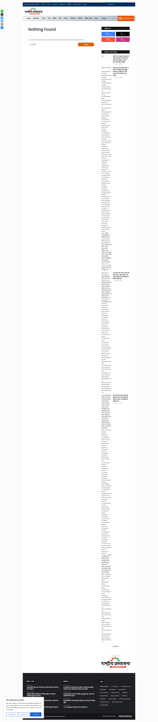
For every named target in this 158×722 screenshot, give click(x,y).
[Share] (2, 27)
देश (49, 18)
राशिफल (72, 18)
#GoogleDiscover (126, 686)
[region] (24, 707)
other (96, 18)
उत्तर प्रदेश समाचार (104, 705)
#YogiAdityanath (104, 702)
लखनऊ (69, 4)
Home (43, 4)
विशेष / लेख (88, 18)
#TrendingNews (114, 696)
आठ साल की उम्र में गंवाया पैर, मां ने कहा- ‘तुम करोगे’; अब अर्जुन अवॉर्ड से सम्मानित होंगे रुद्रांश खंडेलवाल (121, 276)
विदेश (54, 18)
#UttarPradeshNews (124, 699)
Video (84, 4)
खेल (60, 18)
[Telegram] (2, 21)
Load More (115, 646)
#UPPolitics (103, 699)
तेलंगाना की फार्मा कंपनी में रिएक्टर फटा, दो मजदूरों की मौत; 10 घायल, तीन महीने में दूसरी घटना (120, 398)
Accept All (36, 714)
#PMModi (124, 692)
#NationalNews (115, 692)
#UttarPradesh (112, 699)
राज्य (43, 18)
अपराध (66, 18)
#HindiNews (103, 689)
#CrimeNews (114, 686)
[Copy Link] (2, 24)
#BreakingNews (104, 686)
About (48, 4)
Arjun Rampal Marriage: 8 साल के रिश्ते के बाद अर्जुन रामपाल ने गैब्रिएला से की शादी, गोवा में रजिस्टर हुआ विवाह (121, 71)
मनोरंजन (80, 18)
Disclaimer (62, 4)
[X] (2, 14)
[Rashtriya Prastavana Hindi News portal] (33, 11)
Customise (12, 714)
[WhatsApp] (2, 11)
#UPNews (124, 696)
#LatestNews (122, 689)
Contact (54, 4)
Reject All (24, 714)
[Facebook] (2, 17)
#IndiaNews (112, 689)
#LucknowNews (104, 692)
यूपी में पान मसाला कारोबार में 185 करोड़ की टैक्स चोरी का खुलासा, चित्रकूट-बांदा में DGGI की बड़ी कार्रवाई (121, 59)
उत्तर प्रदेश (36, 18)
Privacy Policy (77, 4)
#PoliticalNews (104, 696)
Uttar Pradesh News (117, 702)
